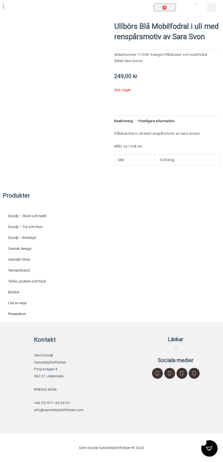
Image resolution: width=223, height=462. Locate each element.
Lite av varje (17, 303)
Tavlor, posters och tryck (27, 281)
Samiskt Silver (19, 259)
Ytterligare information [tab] (156, 121)
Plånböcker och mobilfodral (186, 55)
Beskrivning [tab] (123, 121)
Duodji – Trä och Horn (25, 227)
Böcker (13, 292)
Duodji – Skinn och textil (27, 216)
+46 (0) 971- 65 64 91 (52, 403)
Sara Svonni (134, 61)
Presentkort (17, 314)
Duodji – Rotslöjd (22, 238)
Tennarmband (19, 270)
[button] (196, 4)
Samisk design (20, 249)
